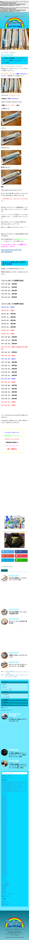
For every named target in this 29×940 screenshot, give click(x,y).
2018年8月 (4, 860)
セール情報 (4, 882)
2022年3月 (4, 800)
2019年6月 (4, 846)
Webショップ (6, 704)
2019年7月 (4, 845)
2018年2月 (4, 869)
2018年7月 (4, 862)
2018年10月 (4, 857)
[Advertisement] (14, 470)
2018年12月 (4, 855)
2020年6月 (4, 830)
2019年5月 (4, 848)
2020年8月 (4, 827)
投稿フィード (5, 901)
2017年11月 (4, 873)
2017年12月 (4, 871)
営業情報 (4, 684)
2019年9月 (4, 842)
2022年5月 (4, 798)
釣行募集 (4, 892)
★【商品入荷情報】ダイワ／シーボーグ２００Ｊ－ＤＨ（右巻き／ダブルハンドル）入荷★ (18, 755)
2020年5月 (4, 831)
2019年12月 (4, 838)
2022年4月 (4, 799)
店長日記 (4, 687)
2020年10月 (4, 824)
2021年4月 (4, 816)
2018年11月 (4, 856)
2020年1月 (4, 837)
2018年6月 (4, 863)
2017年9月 (4, 876)
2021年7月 (4, 812)
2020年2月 (4, 835)
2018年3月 (4, 867)
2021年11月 (4, 806)
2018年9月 (4, 859)
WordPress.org (5, 904)
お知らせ (5, 681)
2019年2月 (4, 852)
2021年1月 (4, 820)
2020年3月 (4, 834)
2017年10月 (4, 874)
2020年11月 (4, 823)
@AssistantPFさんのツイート (9, 777)
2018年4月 (4, 866)
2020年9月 (4, 825)
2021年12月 (4, 805)
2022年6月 (4, 796)
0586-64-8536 (15, 932)
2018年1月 (4, 870)
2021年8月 (4, 810)
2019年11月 (4, 839)
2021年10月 (4, 807)
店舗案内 (5, 702)
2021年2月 (4, 818)
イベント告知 (5, 881)
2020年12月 (4, 821)
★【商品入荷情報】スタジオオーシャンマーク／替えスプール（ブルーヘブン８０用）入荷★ (18, 766)
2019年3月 (4, 851)
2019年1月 (4, 853)
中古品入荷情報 (6, 697)
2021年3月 (4, 817)
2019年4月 (4, 849)
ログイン (4, 900)
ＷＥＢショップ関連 (7, 689)
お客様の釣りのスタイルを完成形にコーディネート (14, 929)
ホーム (4, 913)
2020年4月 (4, 832)
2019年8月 (4, 844)
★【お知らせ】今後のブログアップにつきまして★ (14, 781)
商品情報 (10, 566)
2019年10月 (4, 841)
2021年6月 (4, 813)
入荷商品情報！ (5, 566)
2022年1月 (4, 803)
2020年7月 (4, 828)
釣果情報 (5, 699)
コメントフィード (6, 903)
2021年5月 (4, 814)
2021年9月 (4, 809)
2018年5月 (4, 864)
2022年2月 (4, 802)
